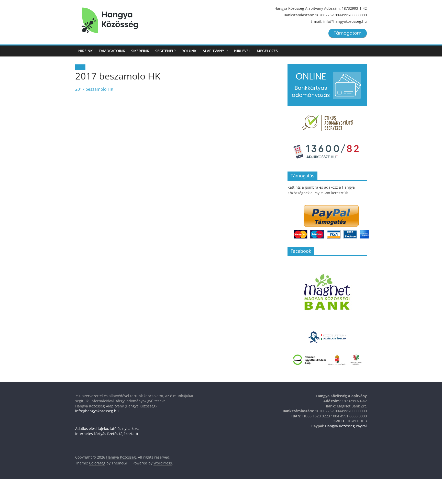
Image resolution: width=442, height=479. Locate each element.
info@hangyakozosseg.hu (97, 410)
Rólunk (189, 50)
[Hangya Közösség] (110, 20)
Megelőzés (267, 50)
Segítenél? (165, 50)
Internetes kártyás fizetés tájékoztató (106, 433)
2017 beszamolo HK (94, 89)
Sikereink (140, 50)
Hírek (80, 67)
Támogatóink (112, 50)
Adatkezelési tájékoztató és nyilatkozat (108, 428)
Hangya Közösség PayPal (346, 426)
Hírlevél (242, 50)
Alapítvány (213, 50)
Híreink (85, 50)
